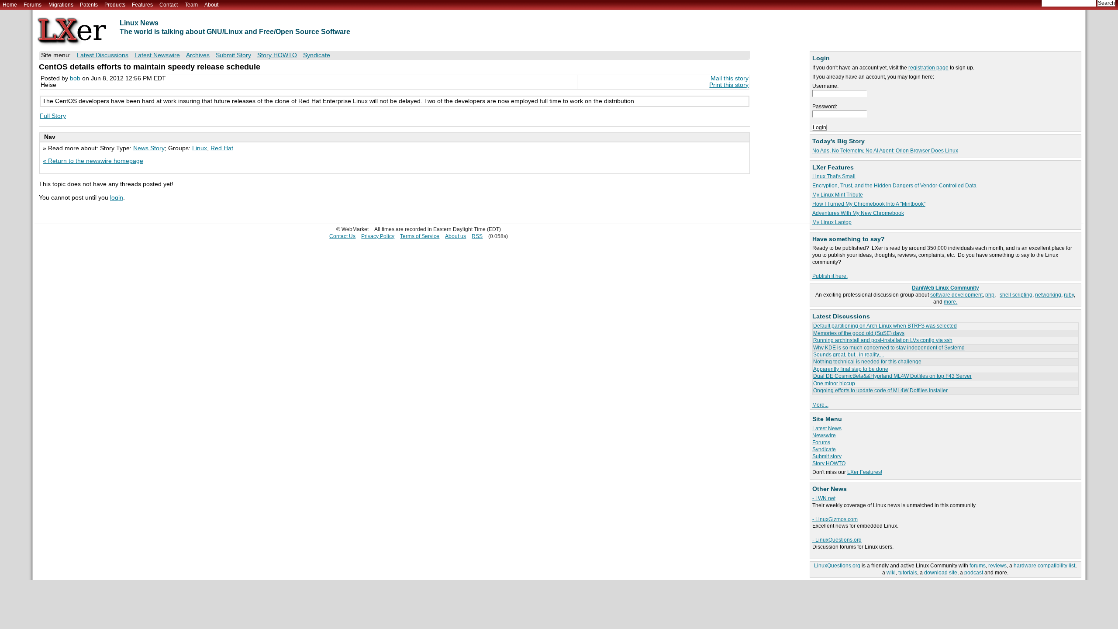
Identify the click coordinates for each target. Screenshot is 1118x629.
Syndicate (824, 449)
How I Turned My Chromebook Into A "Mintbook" (868, 204)
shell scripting (1016, 295)
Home (10, 5)
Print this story (729, 85)
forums (978, 566)
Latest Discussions (102, 55)
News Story (149, 148)
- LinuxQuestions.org (837, 540)
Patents (89, 5)
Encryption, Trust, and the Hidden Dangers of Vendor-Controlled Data (894, 186)
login (116, 197)
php (989, 295)
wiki (891, 573)
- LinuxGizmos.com (835, 519)
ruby (1069, 295)
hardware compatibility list (1044, 566)
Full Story (53, 116)
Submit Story (233, 55)
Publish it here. (830, 276)
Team (191, 5)
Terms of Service (419, 236)
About (211, 5)
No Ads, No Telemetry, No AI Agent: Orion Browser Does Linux (885, 151)
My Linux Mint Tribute (837, 195)
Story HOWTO (828, 463)
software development (956, 295)
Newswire (824, 435)
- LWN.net (823, 498)
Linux (199, 148)
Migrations (60, 5)
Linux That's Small (834, 176)
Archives (198, 55)
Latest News (827, 428)
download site (940, 573)
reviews (997, 566)
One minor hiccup (834, 383)
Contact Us (342, 236)
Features (142, 5)
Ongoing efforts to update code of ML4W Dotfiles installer (880, 390)
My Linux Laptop (832, 222)
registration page (928, 68)
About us (455, 236)
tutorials (907, 573)
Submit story (827, 456)
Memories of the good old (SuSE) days (858, 333)
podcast (973, 573)
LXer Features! (864, 472)
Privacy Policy (377, 236)
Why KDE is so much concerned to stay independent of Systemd (889, 348)
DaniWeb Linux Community (945, 288)
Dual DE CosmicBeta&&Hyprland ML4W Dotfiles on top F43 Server (892, 376)
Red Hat (221, 148)
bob (75, 78)
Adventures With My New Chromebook (858, 213)
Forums (32, 5)
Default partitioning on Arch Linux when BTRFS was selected (885, 326)
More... (820, 405)
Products (114, 5)
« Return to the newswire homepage (93, 161)
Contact (168, 5)
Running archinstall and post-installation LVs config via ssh (882, 340)
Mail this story (730, 78)
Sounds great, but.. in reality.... (848, 355)
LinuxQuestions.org (837, 566)
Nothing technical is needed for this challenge (867, 362)
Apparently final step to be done (850, 369)
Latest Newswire (157, 55)
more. (950, 302)
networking (1048, 295)
